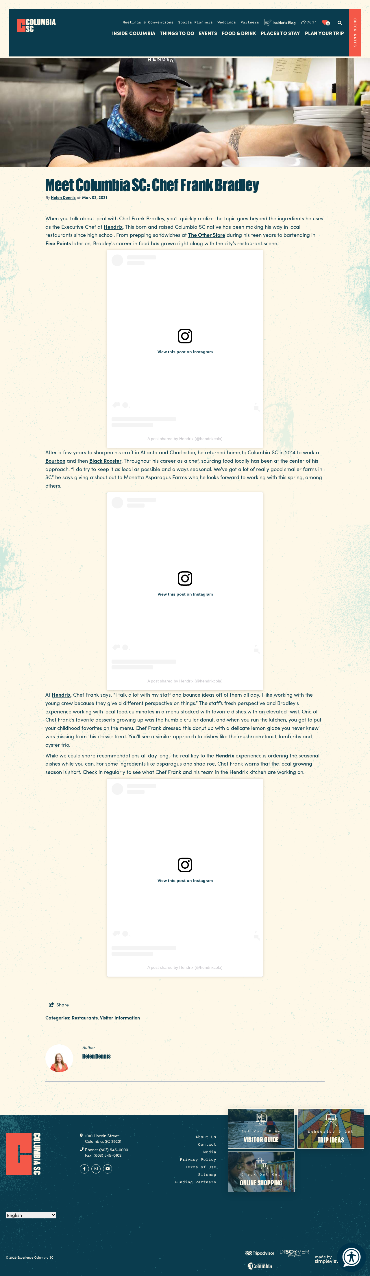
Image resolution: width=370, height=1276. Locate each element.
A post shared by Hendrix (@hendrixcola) (185, 438)
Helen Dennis (63, 197)
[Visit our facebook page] (84, 1169)
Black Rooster (105, 460)
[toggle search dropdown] (339, 22)
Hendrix (113, 226)
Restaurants (85, 1017)
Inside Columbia (134, 33)
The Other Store (206, 234)
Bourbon (55, 460)
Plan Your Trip (324, 33)
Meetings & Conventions (148, 22)
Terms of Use (200, 1167)
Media (209, 1152)
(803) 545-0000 (113, 1149)
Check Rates (355, 32)
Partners (249, 22)
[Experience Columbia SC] (23, 1154)
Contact (207, 1144)
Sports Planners (195, 22)
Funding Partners (195, 1182)
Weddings (226, 22)
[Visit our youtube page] (107, 1169)
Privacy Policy (198, 1159)
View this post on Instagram (185, 351)
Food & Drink (239, 33)
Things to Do (177, 33)
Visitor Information (120, 1017)
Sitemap (207, 1174)
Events (208, 33)
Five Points (58, 243)
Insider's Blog (284, 22)
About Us (205, 1137)
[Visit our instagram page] (96, 1169)
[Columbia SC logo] (36, 25)
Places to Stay (280, 33)
